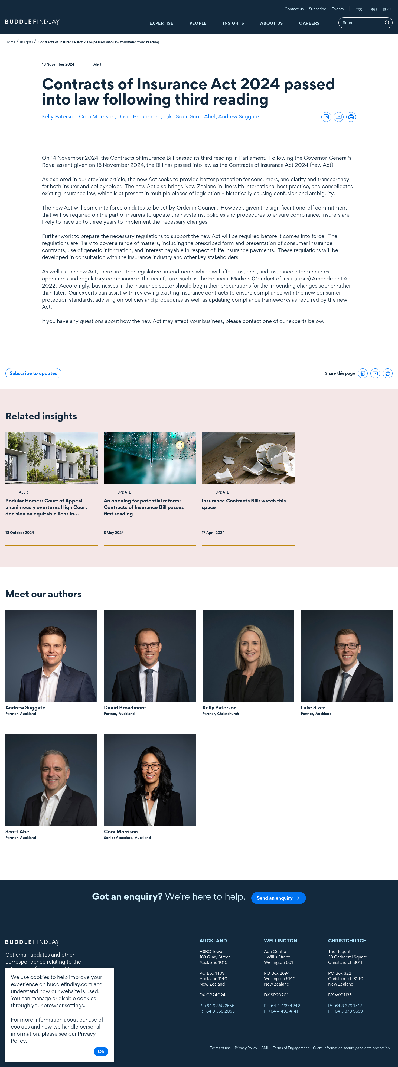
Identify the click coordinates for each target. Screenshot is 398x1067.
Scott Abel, (204, 116)
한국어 (388, 9)
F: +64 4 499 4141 (281, 1011)
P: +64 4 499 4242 (282, 1005)
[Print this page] (351, 117)
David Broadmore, (140, 116)
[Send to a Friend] (339, 117)
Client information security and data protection (351, 1048)
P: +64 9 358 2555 (217, 1005)
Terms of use (220, 1048)
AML (265, 1048)
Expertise (161, 23)
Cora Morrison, (98, 116)
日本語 (372, 9)
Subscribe (317, 8)
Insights (233, 23)
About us (271, 23)
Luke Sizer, (176, 116)
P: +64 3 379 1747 (345, 1005)
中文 (359, 9)
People (198, 23)
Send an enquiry (275, 898)
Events (338, 8)
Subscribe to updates (33, 373)
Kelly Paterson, (60, 116)
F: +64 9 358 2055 (217, 1011)
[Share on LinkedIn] (326, 117)
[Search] (387, 22)
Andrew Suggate (238, 116)
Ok (101, 1051)
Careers (309, 23)
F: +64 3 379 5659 (345, 1011)
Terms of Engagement (291, 1048)
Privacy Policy (246, 1048)
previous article (106, 179)
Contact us (294, 8)
